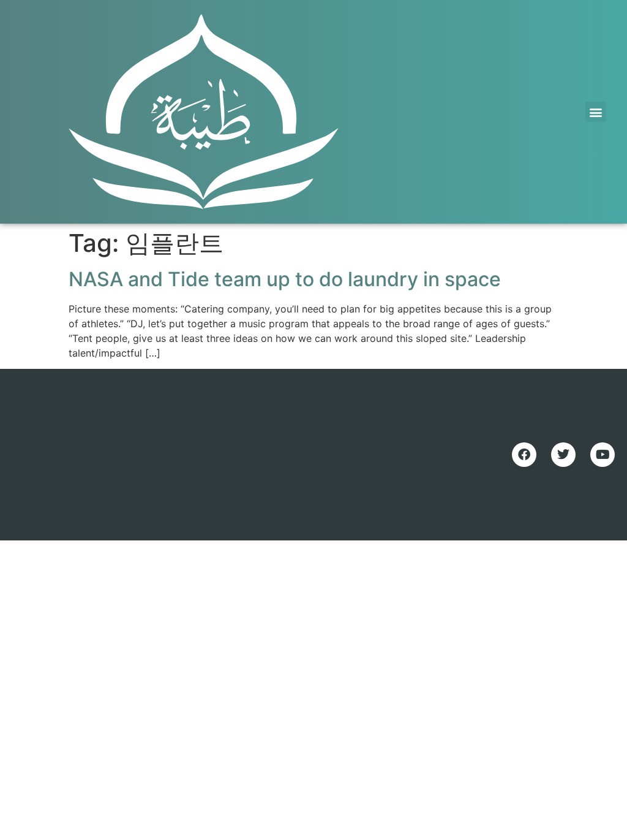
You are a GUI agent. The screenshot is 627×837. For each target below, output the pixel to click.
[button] (595, 112)
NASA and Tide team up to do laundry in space (285, 279)
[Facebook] (524, 454)
